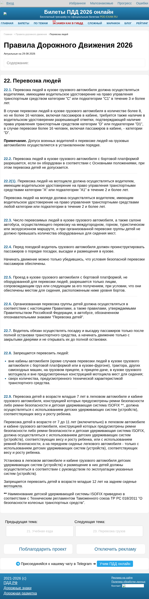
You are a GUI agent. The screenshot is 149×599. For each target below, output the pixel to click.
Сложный (95, 23)
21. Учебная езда (40, 531)
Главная (7, 23)
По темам (41, 23)
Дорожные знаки (17, 588)
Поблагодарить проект (43, 549)
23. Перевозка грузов (109, 531)
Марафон (113, 23)
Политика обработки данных (128, 581)
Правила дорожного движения (31, 34)
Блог (128, 23)
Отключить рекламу (115, 549)
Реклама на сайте (122, 577)
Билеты (23, 23)
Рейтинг (142, 23)
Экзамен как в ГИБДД (68, 23)
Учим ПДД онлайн (115, 564)
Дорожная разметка (20, 593)
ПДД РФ (10, 583)
